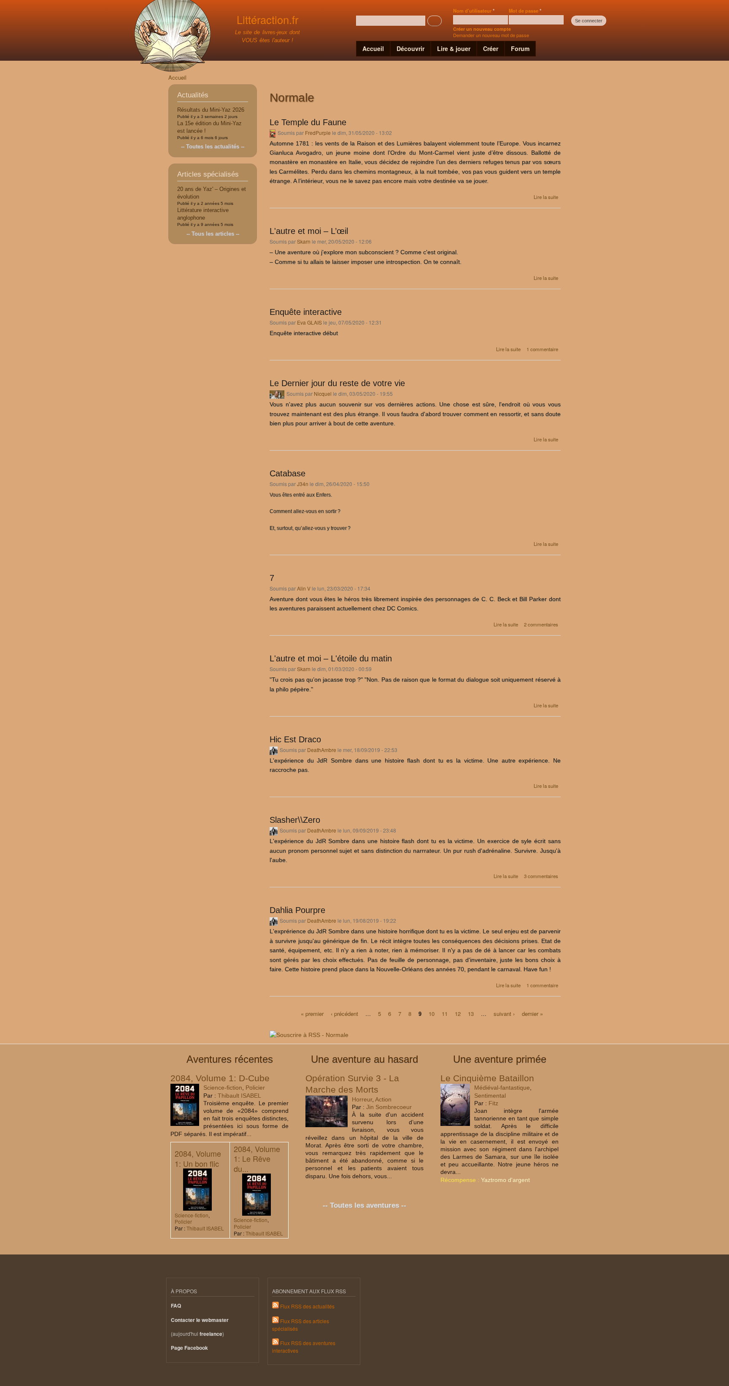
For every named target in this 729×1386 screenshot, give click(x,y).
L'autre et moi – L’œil (309, 231)
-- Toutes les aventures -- (364, 1205)
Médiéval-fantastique (502, 1087)
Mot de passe (525, 10)
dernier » (532, 1013)
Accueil (373, 48)
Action (383, 1099)
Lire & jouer (453, 48)
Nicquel (323, 393)
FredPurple (318, 132)
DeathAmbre (321, 749)
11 (445, 1013)
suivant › (504, 1013)
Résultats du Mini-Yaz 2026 (210, 110)
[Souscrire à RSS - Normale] (309, 1032)
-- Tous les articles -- (212, 234)
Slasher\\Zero (295, 820)
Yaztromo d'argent (505, 1179)
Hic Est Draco (295, 739)
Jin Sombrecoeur (389, 1107)
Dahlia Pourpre (297, 910)
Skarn (303, 241)
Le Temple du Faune (308, 122)
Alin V (303, 588)
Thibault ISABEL (239, 1095)
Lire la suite (546, 196)
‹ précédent (344, 1013)
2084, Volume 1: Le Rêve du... (257, 1158)
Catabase (287, 473)
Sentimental (490, 1095)
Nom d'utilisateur (473, 10)
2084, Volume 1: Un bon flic (198, 1158)
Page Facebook (189, 1347)
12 (458, 1013)
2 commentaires (541, 624)
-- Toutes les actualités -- (212, 146)
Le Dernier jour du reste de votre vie (337, 383)
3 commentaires (541, 876)
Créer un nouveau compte (482, 29)
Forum (520, 48)
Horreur (362, 1099)
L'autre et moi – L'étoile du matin (331, 658)
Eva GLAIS (309, 322)
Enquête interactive (306, 312)
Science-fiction (222, 1087)
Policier (255, 1087)
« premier (312, 1013)
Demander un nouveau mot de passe (491, 35)
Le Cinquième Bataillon (487, 1078)
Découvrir (410, 48)
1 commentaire (542, 349)
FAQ (176, 1305)
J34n (302, 483)
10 (432, 1013)
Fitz (493, 1103)
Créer (490, 48)
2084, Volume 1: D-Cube (220, 1078)
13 (471, 1013)
